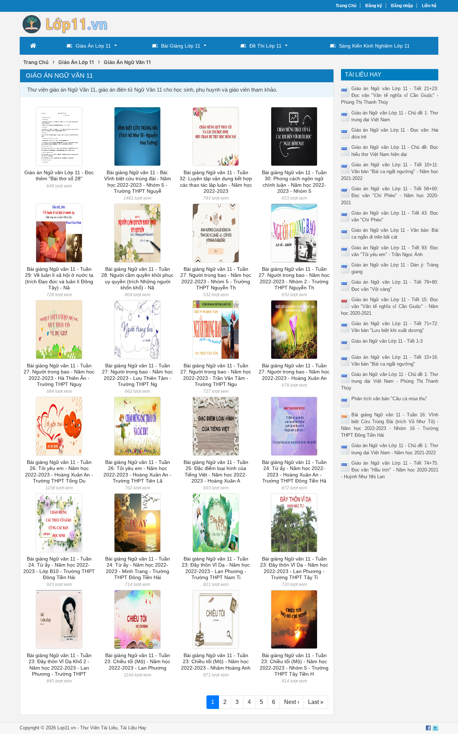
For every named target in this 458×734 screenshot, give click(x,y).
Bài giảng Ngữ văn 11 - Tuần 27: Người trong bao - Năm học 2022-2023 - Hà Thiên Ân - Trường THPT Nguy (59, 375)
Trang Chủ (346, 5)
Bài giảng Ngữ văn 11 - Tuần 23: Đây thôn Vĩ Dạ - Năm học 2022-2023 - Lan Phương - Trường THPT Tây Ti (294, 568)
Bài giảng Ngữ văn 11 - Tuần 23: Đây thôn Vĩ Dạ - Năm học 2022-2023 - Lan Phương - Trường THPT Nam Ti (216, 568)
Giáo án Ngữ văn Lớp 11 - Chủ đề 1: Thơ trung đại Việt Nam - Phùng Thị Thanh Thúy (390, 381)
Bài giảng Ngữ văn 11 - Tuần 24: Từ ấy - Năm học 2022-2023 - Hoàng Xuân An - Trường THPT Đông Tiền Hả (294, 471)
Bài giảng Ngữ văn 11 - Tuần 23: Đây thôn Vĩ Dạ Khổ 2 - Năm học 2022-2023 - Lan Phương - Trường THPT (59, 664)
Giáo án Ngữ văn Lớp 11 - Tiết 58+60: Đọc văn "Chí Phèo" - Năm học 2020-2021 (390, 195)
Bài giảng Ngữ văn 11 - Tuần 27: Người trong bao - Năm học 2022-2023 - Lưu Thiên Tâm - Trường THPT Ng (137, 375)
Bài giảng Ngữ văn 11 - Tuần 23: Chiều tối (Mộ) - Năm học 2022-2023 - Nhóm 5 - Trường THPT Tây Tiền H (294, 664)
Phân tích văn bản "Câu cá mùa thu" (389, 398)
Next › (291, 702)
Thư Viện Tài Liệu (98, 727)
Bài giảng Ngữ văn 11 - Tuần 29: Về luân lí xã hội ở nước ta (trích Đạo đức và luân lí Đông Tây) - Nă (59, 278)
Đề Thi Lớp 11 (265, 46)
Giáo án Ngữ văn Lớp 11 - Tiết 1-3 (387, 341)
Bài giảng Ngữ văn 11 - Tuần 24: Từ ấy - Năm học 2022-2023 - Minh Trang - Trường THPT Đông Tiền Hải (137, 568)
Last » (315, 702)
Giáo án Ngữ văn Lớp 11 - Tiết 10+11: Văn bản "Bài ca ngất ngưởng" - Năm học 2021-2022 (390, 171)
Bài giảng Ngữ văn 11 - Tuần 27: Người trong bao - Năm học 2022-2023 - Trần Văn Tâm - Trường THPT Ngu (215, 375)
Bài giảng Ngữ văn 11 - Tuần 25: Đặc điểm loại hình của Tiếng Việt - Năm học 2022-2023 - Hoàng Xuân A (216, 471)
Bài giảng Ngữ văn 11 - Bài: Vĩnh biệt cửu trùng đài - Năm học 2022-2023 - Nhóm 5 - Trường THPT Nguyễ (137, 182)
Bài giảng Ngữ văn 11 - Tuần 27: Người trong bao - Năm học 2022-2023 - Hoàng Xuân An (294, 372)
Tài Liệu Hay (133, 727)
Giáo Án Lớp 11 (93, 46)
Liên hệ (429, 5)
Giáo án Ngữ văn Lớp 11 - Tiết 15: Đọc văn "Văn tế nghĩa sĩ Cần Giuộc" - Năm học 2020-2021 (390, 306)
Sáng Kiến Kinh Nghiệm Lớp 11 (374, 46)
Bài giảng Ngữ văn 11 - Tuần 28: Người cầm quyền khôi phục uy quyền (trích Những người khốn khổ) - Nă (137, 278)
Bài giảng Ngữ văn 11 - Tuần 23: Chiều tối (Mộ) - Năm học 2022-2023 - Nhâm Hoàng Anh (215, 661)
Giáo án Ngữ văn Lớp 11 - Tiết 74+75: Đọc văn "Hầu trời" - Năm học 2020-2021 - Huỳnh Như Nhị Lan (390, 469)
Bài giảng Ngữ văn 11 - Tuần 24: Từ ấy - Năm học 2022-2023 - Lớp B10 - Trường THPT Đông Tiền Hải (59, 568)
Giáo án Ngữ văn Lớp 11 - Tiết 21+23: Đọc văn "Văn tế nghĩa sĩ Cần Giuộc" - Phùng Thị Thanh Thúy (390, 95)
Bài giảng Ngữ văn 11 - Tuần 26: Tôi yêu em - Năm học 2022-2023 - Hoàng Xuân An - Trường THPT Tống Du (59, 471)
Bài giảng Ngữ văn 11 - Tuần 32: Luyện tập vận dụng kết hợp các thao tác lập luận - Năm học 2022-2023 (216, 182)
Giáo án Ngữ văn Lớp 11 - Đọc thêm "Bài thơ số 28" (59, 175)
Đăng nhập (402, 5)
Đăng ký (373, 5)
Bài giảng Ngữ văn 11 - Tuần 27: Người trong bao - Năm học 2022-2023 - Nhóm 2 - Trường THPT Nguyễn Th (294, 278)
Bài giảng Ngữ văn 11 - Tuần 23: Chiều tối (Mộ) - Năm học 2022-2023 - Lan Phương (137, 661)
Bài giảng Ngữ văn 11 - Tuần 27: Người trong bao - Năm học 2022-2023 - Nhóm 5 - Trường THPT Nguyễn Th (215, 278)
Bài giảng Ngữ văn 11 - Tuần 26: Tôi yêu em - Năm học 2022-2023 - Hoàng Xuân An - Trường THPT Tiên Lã (137, 471)
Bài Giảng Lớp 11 (180, 46)
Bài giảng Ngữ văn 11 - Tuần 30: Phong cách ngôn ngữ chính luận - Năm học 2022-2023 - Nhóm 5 (294, 182)
